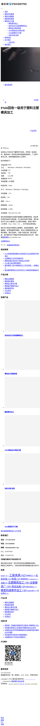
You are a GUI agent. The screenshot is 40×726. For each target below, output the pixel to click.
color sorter (11, 683)
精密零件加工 (13, 23)
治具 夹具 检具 (14, 35)
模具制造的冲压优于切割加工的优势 (17, 261)
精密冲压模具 (9, 14)
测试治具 (18, 586)
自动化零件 (32, 591)
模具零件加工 (34, 579)
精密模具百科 (9, 288)
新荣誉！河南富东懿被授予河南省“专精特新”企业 (22, 625)
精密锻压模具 (9, 19)
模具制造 (25, 579)
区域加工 (8, 293)
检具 (16, 579)
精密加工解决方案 (11, 283)
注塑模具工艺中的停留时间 (14, 258)
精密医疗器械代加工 (12, 286)
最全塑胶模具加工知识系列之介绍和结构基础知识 (22, 270)
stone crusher (27, 683)
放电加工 (30, 576)
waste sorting (16, 683)
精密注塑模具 (9, 16)
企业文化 (12, 42)
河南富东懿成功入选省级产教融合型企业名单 (20, 628)
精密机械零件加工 (14, 590)
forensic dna (22, 683)
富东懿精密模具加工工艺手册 (11, 531)
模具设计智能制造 (15, 28)
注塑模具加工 (5, 241)
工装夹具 (17, 575)
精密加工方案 (9, 21)
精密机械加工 (31, 587)
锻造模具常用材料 (13, 245)
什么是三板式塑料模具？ (13, 263)
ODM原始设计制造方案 (17, 30)
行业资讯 (33, 130)
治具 (4, 583)
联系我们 (8, 44)
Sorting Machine (34, 683)
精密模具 (5, 237)
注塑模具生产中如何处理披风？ (15, 637)
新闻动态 (8, 37)
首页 (6, 12)
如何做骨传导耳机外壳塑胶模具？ (16, 635)
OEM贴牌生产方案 (15, 33)
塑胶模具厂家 (5, 575)
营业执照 (21, 681)
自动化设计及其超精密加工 (18, 26)
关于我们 (8, 40)
